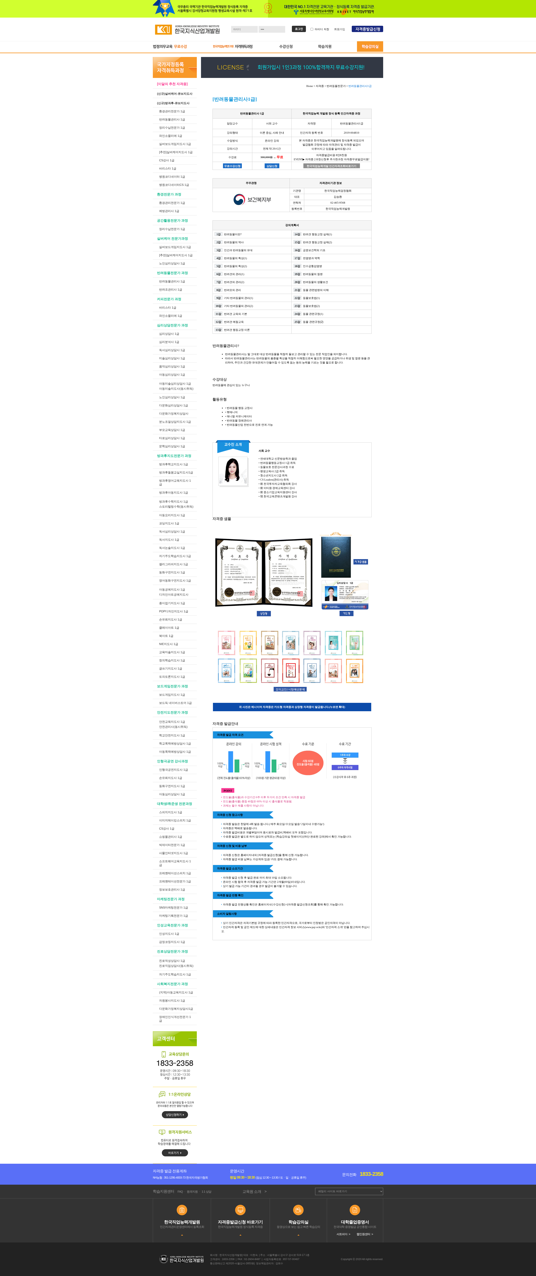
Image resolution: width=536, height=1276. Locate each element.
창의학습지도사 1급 (172, 660)
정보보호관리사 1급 (172, 889)
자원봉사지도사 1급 (172, 1000)
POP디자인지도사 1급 (173, 611)
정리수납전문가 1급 (172, 127)
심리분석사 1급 (169, 342)
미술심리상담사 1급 (172, 358)
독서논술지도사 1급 (172, 547)
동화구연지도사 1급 (172, 572)
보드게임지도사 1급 (172, 694)
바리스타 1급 (167, 168)
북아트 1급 (166, 635)
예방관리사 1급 (169, 211)
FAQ (180, 1191)
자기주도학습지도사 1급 (175, 556)
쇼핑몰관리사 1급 (170, 836)
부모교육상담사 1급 (172, 430)
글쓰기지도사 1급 (170, 668)
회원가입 (339, 29)
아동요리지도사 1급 (172, 515)
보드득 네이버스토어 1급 (175, 703)
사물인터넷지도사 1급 (173, 853)
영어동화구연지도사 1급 (175, 580)
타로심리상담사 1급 (172, 438)
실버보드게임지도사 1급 (175, 144)
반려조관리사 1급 (170, 289)
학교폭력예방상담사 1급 (175, 743)
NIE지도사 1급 (168, 644)
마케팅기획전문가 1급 (173, 915)
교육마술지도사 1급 (172, 652)
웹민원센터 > (365, 1234)
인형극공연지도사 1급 (173, 769)
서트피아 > (343, 1234)
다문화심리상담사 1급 (173, 405)
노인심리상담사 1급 (172, 263)
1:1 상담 (206, 1191)
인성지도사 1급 (169, 933)
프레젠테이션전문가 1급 (175, 881)
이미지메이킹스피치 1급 (175, 820)
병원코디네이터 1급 (172, 176)
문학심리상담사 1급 (172, 446)
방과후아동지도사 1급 (173, 492)
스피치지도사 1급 (170, 812)
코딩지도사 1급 (169, 523)
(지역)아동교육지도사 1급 (176, 992)
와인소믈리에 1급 (170, 135)
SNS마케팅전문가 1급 (173, 907)
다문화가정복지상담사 (173, 413)
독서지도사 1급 (169, 539)
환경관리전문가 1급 (172, 111)
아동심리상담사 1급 (172, 374)
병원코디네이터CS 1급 (174, 184)
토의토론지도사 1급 (172, 676)
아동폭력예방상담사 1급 (175, 751)
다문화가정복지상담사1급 (176, 1008)
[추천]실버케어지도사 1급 (176, 152)
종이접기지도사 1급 (172, 603)
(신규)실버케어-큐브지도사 (174, 93)
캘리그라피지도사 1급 (173, 564)
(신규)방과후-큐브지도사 (173, 103)
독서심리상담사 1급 (172, 350)
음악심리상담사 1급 (172, 366)
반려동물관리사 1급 (172, 119)
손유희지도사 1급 (170, 619)
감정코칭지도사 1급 (172, 942)
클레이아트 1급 (169, 627)
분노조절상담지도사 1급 (175, 421)
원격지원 (192, 1191)
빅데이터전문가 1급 (172, 845)
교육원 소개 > (254, 1191)
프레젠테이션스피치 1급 (175, 873)
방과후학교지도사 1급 (173, 464)
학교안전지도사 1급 (172, 735)
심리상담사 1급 (169, 333)
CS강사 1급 (166, 160)
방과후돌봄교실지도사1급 (176, 472)
